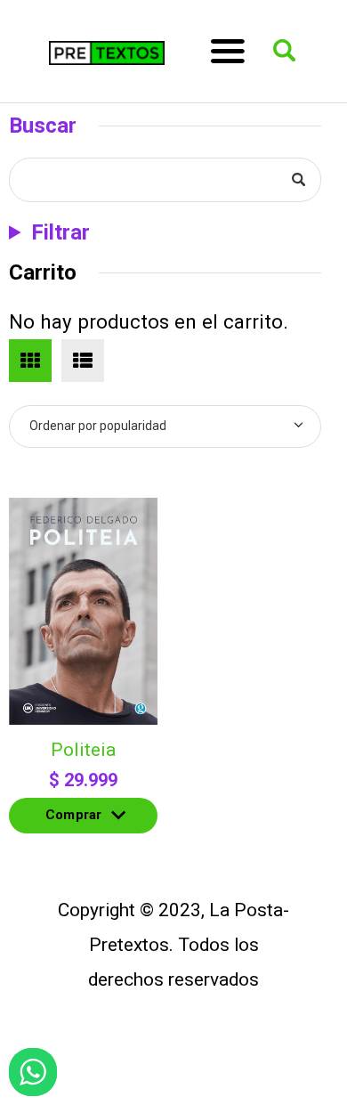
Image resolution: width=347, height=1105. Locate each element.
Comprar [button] (73, 820)
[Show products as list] (82, 360)
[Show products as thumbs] (30, 360)
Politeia (83, 749)
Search (296, 180)
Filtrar (60, 232)
